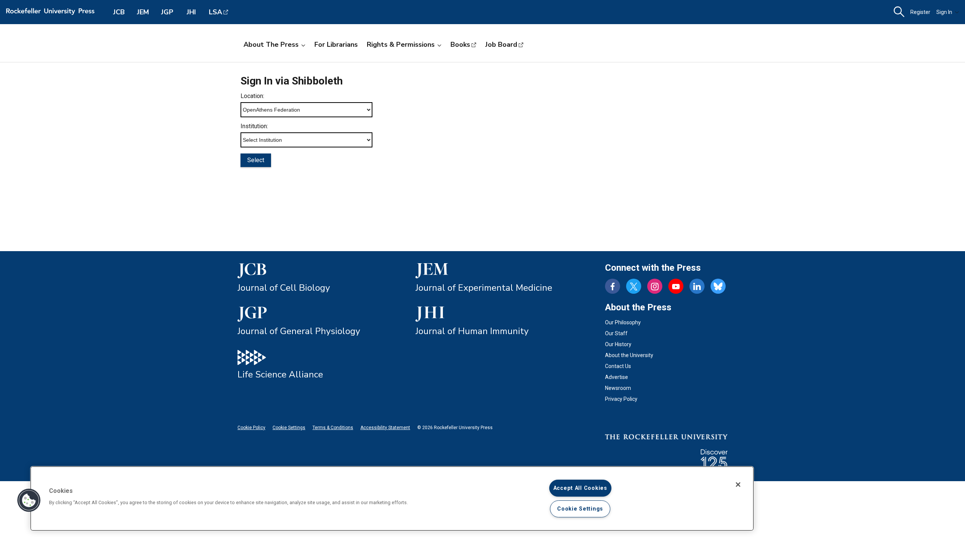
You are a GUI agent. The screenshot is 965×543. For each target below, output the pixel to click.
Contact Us (618, 366)
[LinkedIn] (697, 286)
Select (255, 160)
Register (920, 12)
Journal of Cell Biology (283, 288)
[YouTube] (675, 286)
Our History (618, 344)
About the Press (271, 44)
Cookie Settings (289, 427)
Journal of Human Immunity (471, 331)
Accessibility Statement (385, 427)
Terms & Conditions (332, 427)
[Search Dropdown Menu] (899, 12)
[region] (392, 498)
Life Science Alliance (280, 374)
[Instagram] (654, 286)
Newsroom (618, 388)
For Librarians (336, 44)
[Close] (738, 484)
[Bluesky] (718, 286)
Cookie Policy (251, 427)
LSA (215, 12)
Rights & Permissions (401, 44)
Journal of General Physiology (298, 331)
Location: (252, 96)
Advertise (616, 377)
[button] (29, 500)
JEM (143, 12)
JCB (119, 12)
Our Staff (616, 333)
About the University (629, 355)
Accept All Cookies (580, 488)
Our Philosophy (623, 322)
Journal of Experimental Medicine (483, 288)
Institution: (254, 126)
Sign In (944, 12)
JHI (191, 12)
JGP (167, 12)
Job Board (501, 44)
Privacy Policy (621, 399)
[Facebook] (612, 286)
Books (460, 44)
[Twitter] (633, 286)
